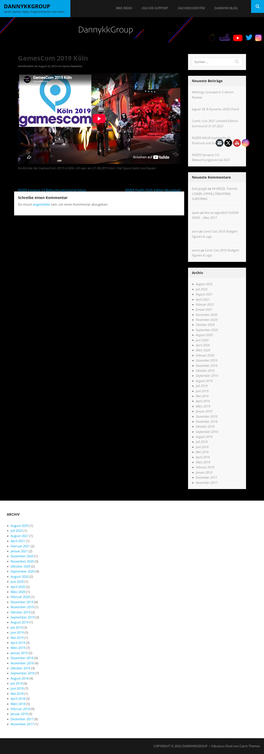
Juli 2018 (202, 442)
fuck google (199, 188)
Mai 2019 (202, 396)
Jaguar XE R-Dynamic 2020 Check (215, 109)
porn (195, 231)
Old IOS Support (155, 8)
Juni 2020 (202, 340)
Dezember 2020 (206, 315)
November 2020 (206, 320)
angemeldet (41, 204)
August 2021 (204, 294)
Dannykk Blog (226, 8)
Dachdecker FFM (191, 8)
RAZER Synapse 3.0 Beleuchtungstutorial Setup (52, 190)
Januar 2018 (204, 472)
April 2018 (203, 457)
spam (195, 213)
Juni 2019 (202, 391)
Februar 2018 (205, 467)
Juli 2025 (202, 289)
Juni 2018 (202, 447)
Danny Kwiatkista (72, 66)
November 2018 (206, 421)
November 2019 (206, 366)
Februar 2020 (205, 355)
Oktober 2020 (205, 325)
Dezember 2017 (206, 477)
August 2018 (204, 437)
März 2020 (203, 350)
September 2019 (207, 376)
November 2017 (206, 483)
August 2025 (204, 284)
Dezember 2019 (206, 360)
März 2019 (203, 406)
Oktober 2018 (205, 426)
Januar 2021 (204, 309)
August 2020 (204, 335)
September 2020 (207, 330)
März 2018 (203, 462)
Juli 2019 (202, 386)
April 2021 (203, 299)
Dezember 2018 (206, 416)
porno (196, 250)
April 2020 (203, 345)
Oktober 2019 (205, 371)
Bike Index (124, 8)
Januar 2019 (204, 411)
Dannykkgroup (27, 6)
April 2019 (203, 401)
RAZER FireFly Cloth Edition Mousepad (152, 190)
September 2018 (207, 432)
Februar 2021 (205, 304)
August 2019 (204, 381)
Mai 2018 (202, 452)
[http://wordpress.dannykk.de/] (132, 30)
